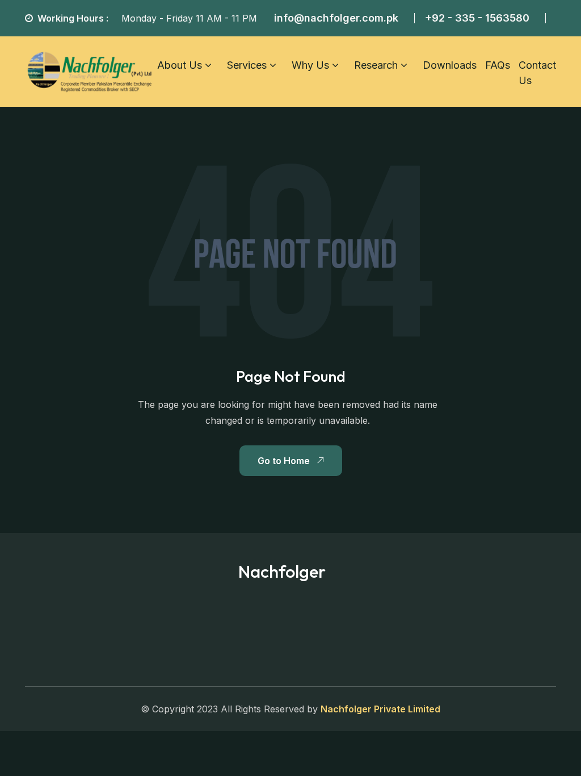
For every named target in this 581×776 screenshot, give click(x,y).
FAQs (497, 65)
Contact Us (537, 72)
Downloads (450, 65)
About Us (179, 65)
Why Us (310, 65)
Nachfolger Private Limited (380, 709)
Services (247, 65)
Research (376, 65)
